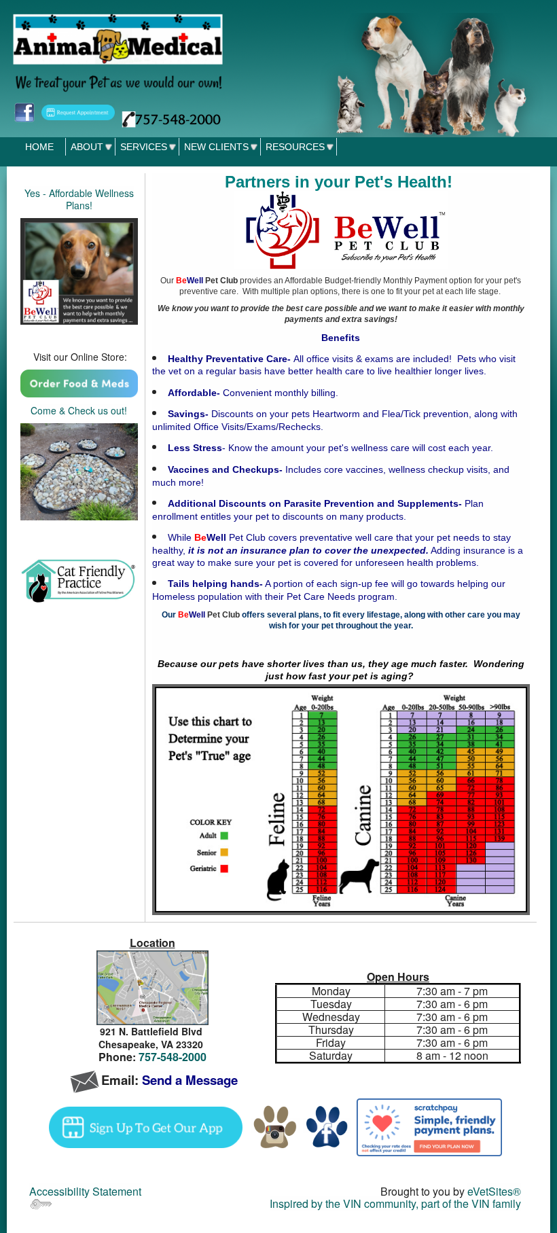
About (87, 146)
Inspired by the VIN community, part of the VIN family (395, 1203)
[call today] (171, 118)
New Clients (216, 146)
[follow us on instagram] (275, 1125)
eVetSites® (494, 1191)
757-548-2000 (172, 1057)
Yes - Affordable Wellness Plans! (79, 199)
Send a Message (190, 1080)
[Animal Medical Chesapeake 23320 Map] (152, 988)
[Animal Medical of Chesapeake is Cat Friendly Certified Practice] (79, 580)
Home (39, 146)
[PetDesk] (78, 111)
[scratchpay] (429, 1125)
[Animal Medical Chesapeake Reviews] (79, 470)
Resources (295, 146)
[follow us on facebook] (24, 111)
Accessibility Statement (85, 1191)
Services (143, 146)
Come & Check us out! (79, 410)
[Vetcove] (79, 382)
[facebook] (327, 1125)
